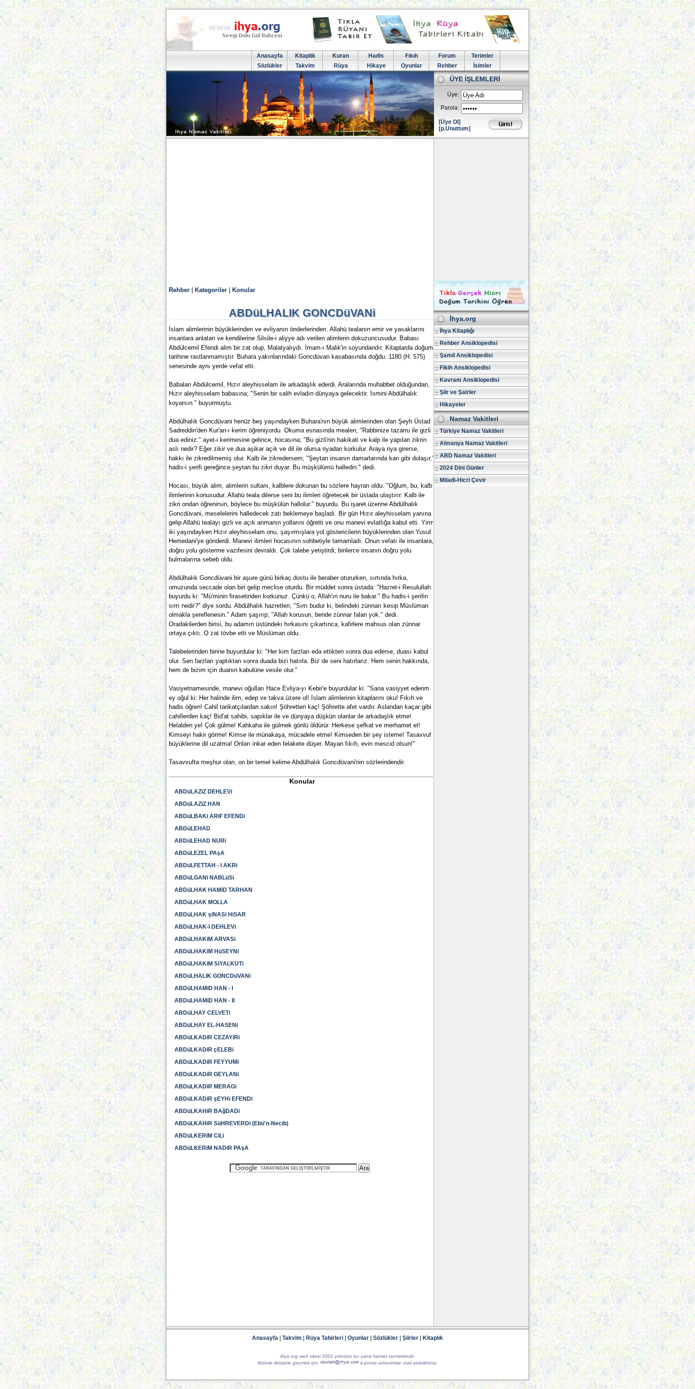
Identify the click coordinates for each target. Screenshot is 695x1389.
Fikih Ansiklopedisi (465, 367)
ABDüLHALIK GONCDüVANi (212, 976)
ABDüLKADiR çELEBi (204, 1049)
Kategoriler (211, 289)
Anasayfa (270, 55)
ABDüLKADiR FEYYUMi (206, 1062)
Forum (447, 55)
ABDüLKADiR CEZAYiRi (207, 1037)
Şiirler (410, 1338)
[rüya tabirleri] (418, 41)
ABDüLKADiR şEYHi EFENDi (213, 1099)
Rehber (447, 65)
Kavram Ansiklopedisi (469, 380)
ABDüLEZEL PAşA (199, 853)
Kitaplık (433, 1338)
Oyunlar (411, 65)
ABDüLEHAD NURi (200, 840)
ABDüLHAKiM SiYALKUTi (208, 963)
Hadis (376, 55)
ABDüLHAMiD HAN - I (203, 988)
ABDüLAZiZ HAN (197, 804)
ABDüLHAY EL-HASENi (206, 1025)
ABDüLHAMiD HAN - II (204, 1000)
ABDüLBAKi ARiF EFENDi (209, 816)
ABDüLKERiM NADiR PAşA (211, 1148)
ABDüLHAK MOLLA (201, 902)
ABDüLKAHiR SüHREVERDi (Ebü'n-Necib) (231, 1123)
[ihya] (233, 48)
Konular (243, 289)
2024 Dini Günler (462, 468)
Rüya (341, 65)
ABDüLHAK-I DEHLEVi (205, 926)
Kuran (340, 55)
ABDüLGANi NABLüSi (204, 877)
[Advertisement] (347, 210)
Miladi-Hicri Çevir (463, 480)
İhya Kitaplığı (457, 331)
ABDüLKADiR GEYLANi (206, 1074)
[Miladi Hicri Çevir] (481, 307)
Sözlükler (269, 65)
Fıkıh (411, 55)
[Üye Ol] (449, 122)
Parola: (450, 107)
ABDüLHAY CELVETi (202, 1012)
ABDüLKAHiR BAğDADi (207, 1111)
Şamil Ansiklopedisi (466, 355)
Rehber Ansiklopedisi (468, 343)
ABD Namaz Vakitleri (468, 455)
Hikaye (376, 65)
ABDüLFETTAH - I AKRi (205, 865)
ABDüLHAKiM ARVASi (204, 939)
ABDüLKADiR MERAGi (205, 1086)
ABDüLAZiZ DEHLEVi (203, 791)
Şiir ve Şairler (458, 392)
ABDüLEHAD (192, 828)
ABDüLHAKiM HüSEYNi (206, 951)
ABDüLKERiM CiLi (199, 1135)
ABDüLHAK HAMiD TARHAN (213, 890)
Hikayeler (453, 404)
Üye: (453, 94)
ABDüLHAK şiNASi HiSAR (210, 914)
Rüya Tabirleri (324, 1338)
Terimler (482, 55)
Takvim (305, 65)
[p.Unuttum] (454, 128)
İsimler (482, 65)
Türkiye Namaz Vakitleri (472, 431)
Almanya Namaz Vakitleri (473, 443)
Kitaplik (305, 55)
